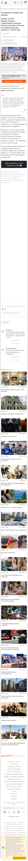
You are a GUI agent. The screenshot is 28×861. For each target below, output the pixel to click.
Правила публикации (14, 789)
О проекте (14, 794)
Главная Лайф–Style (11, 8)
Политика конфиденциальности (14, 781)
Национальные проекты (10, 43)
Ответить (17, 343)
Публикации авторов (14, 766)
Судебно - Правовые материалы (14, 776)
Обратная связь (14, 814)
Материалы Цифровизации (14, 774)
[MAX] (4, 810)
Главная (4, 8)
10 (19, 411)
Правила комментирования (14, 784)
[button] (2, 2)
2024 (25, 8)
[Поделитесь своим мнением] (14, 314)
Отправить (5, 322)
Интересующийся (11, 348)
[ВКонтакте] (14, 810)
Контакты (14, 796)
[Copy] (13, 344)
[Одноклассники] (9, 810)
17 (18, 387)
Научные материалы (14, 769)
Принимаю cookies (19, 858)
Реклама (14, 799)
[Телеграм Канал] (18, 810)
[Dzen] (23, 810)
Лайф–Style (20, 8)
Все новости (14, 764)
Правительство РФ (8, 40)
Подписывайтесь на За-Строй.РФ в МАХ (14, 164)
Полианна (9, 330)
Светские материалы (14, 771)
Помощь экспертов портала (14, 81)
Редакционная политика (14, 786)
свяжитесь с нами (13, 70)
